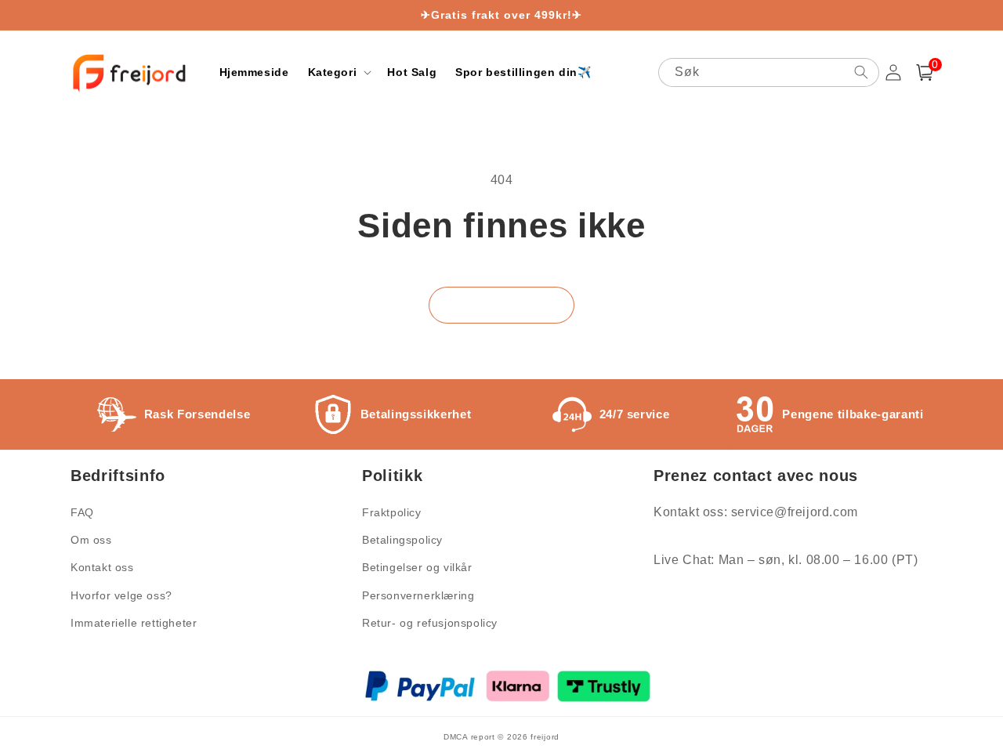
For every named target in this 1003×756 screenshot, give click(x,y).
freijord (544, 736)
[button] (338, 72)
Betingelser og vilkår (417, 567)
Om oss (91, 540)
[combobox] (768, 72)
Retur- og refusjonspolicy (430, 623)
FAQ (82, 512)
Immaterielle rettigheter (134, 623)
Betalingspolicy (402, 540)
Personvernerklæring (418, 595)
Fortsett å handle (501, 305)
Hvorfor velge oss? (121, 595)
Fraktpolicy (392, 512)
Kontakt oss (102, 567)
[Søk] (861, 72)
